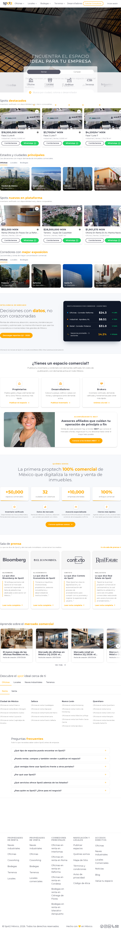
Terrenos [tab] (50, 682)
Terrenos (12, 872)
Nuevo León (68, 701)
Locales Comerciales (101, 861)
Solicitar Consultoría (93, 3)
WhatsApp (28, 143)
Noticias (99, 868)
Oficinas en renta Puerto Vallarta (43, 720)
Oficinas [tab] (6, 682)
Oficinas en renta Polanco (10, 705)
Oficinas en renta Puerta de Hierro (44, 713)
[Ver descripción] (38, 132)
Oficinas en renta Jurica (102, 709)
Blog (97, 875)
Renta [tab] (5, 691)
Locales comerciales (36, 880)
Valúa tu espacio (104, 881)
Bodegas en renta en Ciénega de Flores (57, 894)
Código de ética (81, 883)
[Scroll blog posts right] (118, 646)
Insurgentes (89, 105)
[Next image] (37, 119)
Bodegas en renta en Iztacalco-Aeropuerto (57, 909)
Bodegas (24, 163)
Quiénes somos (81, 854)
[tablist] (60, 683)
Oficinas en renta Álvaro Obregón (13, 709)
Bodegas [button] (44, 3)
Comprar (77, 72)
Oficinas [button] (18, 3)
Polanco (60, 105)
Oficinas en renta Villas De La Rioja (75, 715)
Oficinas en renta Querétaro (104, 705)
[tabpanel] (60, 708)
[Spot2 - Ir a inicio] (7, 3)
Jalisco (34, 701)
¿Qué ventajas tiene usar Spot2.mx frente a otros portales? (44, 767)
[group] (60, 128)
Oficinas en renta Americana (42, 716)
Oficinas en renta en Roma (59, 859)
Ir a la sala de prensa (110, 547)
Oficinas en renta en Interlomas (57, 848)
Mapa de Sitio (80, 860)
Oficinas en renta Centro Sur (104, 713)
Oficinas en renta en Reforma (57, 868)
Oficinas (3, 163)
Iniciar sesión (112, 3)
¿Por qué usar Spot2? (25, 775)
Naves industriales (14, 847)
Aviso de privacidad (79, 876)
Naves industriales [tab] (33, 682)
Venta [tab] (14, 691)
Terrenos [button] (58, 3)
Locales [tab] (17, 682)
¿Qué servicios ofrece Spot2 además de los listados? (41, 783)
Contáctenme (10, 143)
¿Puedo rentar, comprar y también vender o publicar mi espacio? (47, 759)
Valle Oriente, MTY (108, 105)
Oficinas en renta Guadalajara (42, 705)
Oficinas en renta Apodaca (72, 726)
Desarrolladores (74, 3)
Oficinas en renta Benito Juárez (12, 713)
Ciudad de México (9, 701)
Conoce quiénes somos (59, 524)
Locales (13, 163)
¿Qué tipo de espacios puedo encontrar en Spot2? (39, 751)
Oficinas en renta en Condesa (57, 880)
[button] (60, 92)
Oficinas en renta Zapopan (41, 709)
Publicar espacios (78, 847)
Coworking (13, 860)
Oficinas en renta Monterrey (73, 705)
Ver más (59, 665)
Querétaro (98, 701)
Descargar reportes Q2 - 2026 (16, 335)
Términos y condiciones (79, 867)
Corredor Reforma (43, 105)
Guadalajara (62, 110)
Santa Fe (74, 105)
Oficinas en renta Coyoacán (10, 716)
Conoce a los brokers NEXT (84, 441)
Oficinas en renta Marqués (103, 716)
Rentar (44, 72)
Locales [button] (31, 3)
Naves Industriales (101, 853)
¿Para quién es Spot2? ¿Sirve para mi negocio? (37, 791)
